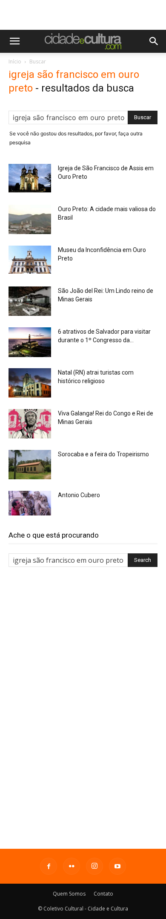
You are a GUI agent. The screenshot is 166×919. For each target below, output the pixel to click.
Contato (103, 893)
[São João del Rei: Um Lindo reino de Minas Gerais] (30, 301)
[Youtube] (117, 866)
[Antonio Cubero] (30, 503)
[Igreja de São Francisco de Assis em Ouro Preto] (30, 178)
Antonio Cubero (79, 495)
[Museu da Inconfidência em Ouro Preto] (30, 260)
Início (15, 61)
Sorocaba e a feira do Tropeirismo (103, 454)
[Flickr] (71, 866)
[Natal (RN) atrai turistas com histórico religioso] (30, 383)
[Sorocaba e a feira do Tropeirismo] (30, 464)
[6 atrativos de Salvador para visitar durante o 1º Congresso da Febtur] (30, 342)
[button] (14, 41)
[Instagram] (94, 866)
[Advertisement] (83, 15)
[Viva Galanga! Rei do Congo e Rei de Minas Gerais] (30, 423)
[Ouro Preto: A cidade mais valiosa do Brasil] (30, 219)
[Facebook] (48, 866)
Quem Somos (69, 893)
